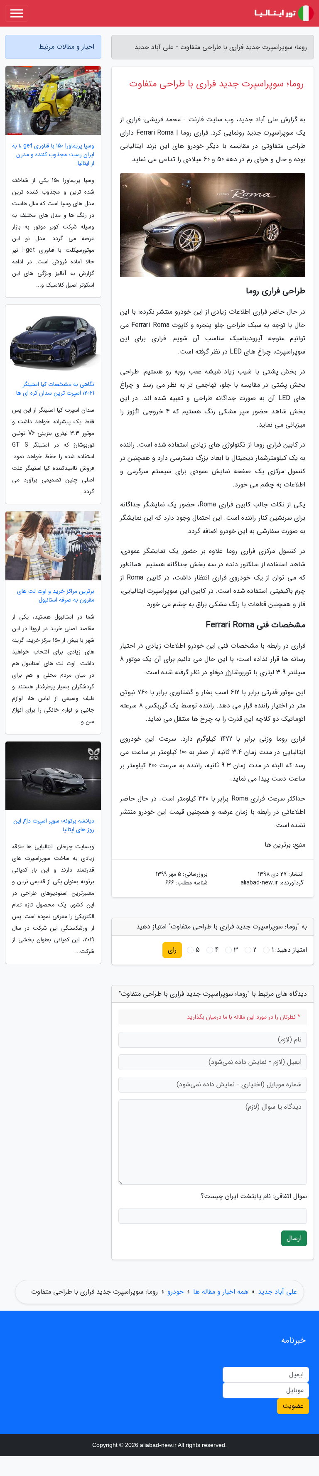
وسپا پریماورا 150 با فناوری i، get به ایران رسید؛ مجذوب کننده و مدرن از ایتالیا (53, 155)
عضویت (293, 1406)
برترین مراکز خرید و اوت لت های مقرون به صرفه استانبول (55, 595)
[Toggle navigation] (16, 13)
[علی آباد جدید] (283, 13)
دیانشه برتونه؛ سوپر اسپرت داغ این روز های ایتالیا (53, 825)
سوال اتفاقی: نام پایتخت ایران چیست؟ (254, 1196)
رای (172, 950)
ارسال (294, 1238)
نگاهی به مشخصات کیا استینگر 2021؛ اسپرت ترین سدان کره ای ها (55, 389)
